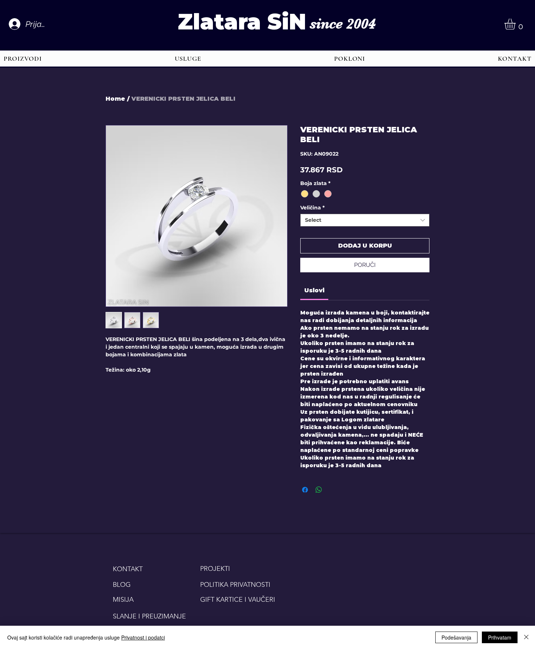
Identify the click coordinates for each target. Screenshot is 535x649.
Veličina (312, 208)
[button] (516, 24)
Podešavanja (456, 637)
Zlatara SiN (242, 21)
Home (115, 98)
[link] (314, 290)
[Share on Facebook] (305, 489)
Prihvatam (499, 637)
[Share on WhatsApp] (318, 489)
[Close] (526, 637)
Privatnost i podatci (143, 637)
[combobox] (364, 220)
